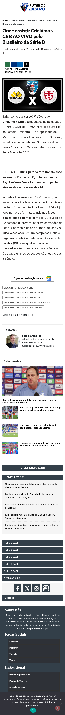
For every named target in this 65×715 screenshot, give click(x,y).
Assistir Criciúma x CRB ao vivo (23, 292)
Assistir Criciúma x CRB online (23, 307)
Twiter (12, 660)
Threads (13, 654)
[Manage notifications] (57, 708)
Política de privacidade (19, 675)
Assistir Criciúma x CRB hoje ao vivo (27, 302)
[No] (61, 703)
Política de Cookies (18, 681)
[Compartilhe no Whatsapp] (7, 64)
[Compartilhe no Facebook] (14, 64)
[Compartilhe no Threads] (26, 64)
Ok (33, 710)
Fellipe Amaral (19, 69)
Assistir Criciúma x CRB (18, 287)
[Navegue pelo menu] (8, 6)
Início (5, 20)
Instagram (14, 648)
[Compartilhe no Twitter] (20, 64)
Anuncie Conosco (17, 687)
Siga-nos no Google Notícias (29, 278)
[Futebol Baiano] (33, 7)
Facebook (13, 642)
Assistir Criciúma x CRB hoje (22, 297)
